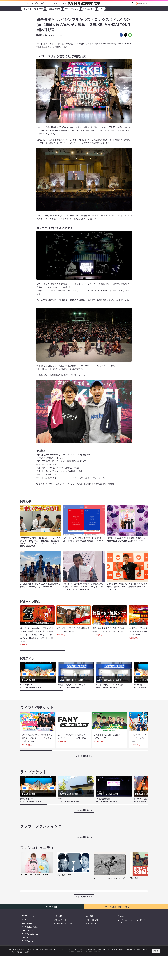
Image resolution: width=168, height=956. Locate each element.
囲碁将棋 (87, 484)
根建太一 (112, 484)
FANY (24, 920)
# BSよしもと (88, 9)
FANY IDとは (51, 907)
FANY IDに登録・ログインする (116, 907)
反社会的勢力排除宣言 (63, 923)
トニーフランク (71, 484)
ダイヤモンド (50, 484)
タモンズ (60, 484)
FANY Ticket (27, 923)
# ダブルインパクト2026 (33, 9)
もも (81, 484)
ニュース (24, 3)
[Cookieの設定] (130, 949)
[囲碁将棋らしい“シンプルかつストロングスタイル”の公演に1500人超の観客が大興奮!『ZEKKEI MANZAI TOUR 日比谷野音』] (121, 35)
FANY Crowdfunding (30, 934)
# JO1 (101, 9)
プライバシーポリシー (63, 920)
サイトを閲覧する (83, 756)
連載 (31, 3)
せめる (41, 484)
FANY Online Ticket (30, 927)
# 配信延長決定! (53, 9)
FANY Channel (28, 931)
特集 (37, 3)
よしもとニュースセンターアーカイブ (131, 921)
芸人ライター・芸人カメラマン (53, 3)
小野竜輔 (95, 484)
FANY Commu (27, 941)
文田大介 (103, 484)
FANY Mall (26, 938)
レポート (62, 35)
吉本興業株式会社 (93, 920)
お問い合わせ (91, 923)
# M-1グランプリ (72, 9)
